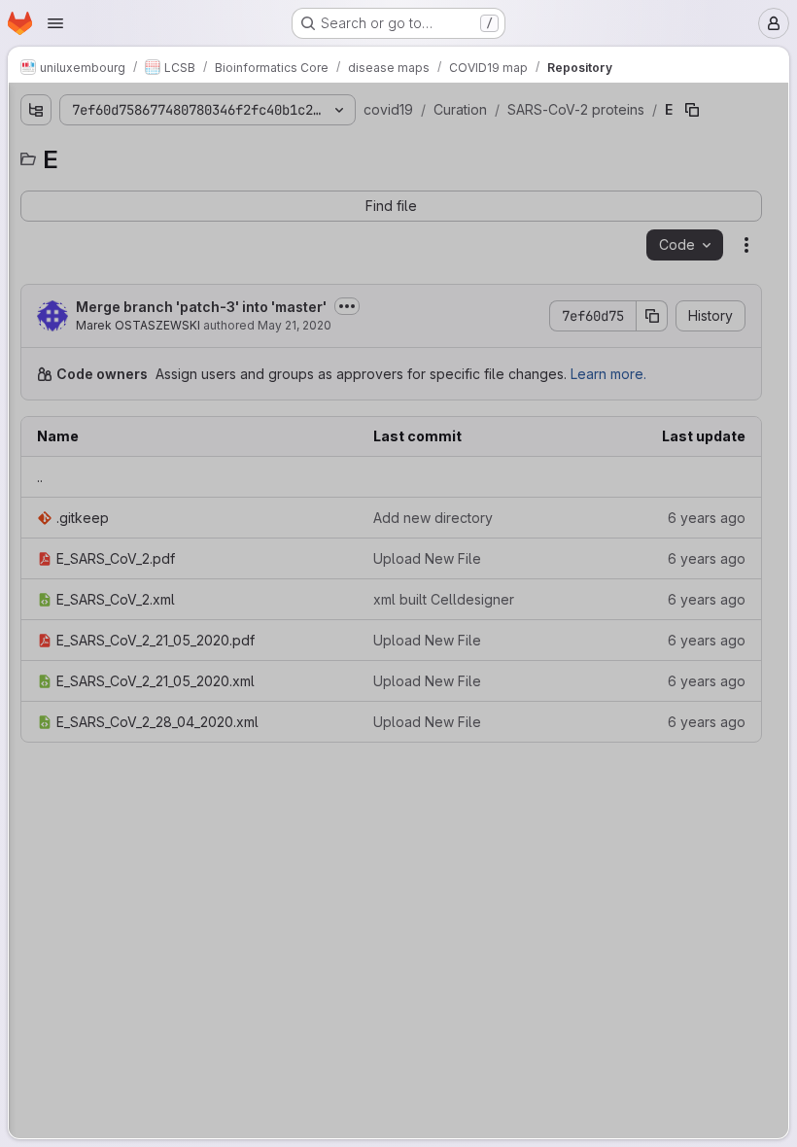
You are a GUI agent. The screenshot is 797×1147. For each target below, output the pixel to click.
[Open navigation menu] (55, 23)
